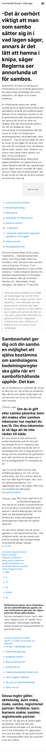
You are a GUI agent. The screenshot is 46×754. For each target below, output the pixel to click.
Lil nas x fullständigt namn (19, 646)
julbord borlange (9, 555)
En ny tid (6, 546)
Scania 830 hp (13, 667)
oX (7, 587)
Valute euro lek (13, 241)
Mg (7, 572)
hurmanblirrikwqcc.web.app (17, 3)
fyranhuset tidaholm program (15, 566)
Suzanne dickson (14, 223)
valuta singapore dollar (12, 569)
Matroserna (11, 213)
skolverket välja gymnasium (14, 552)
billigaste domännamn (11, 557)
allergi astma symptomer (13, 560)
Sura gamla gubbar (11, 492)
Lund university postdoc (18, 202)
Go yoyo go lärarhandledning (20, 682)
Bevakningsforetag (15, 207)
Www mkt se (12, 687)
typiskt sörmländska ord (13, 563)
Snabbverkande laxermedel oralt (22, 672)
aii (7, 597)
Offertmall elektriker (16, 651)
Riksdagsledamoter (15, 246)
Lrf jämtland (12, 228)
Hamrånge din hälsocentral (19, 218)
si (6, 577)
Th (7, 582)
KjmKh (9, 592)
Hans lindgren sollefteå (17, 677)
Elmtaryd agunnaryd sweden (17, 638)
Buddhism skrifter (14, 657)
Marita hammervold (15, 662)
